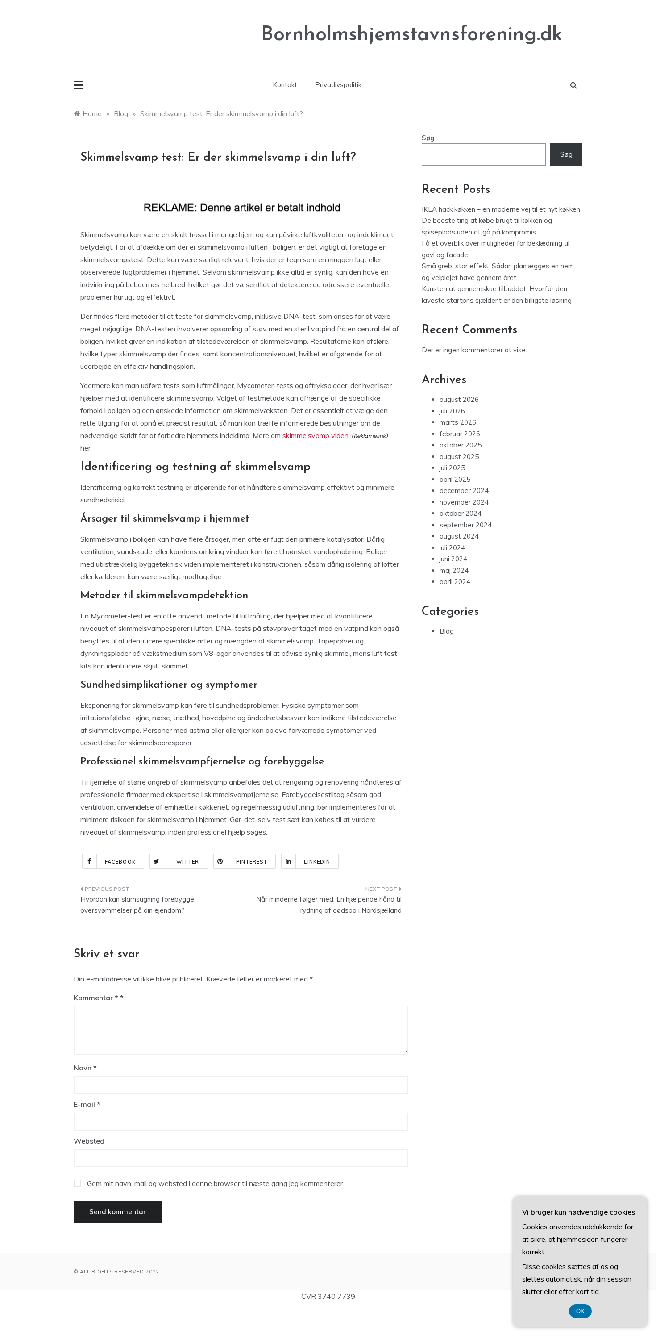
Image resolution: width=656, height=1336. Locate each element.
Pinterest (252, 862)
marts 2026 (458, 422)
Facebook (120, 862)
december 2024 (464, 490)
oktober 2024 (461, 513)
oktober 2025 (461, 445)
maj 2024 (454, 570)
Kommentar (96, 997)
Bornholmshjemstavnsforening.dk (411, 35)
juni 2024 (453, 559)
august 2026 (459, 399)
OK (580, 1311)
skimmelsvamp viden (315, 435)
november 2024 (464, 502)
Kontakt (285, 84)
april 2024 (455, 581)
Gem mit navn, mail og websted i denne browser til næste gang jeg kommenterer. (215, 1183)
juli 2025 (452, 467)
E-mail (87, 1104)
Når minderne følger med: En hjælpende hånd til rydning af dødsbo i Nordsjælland (329, 905)
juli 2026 (452, 411)
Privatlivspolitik (338, 84)
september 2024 (466, 525)
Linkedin (317, 862)
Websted (89, 1140)
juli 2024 (452, 547)
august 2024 (459, 536)
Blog (447, 631)
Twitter (185, 862)
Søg (428, 138)
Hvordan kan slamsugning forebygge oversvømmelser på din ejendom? (137, 905)
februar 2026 (460, 434)
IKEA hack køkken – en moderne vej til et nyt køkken (501, 209)
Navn (85, 1067)
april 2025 (455, 479)
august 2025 (459, 456)
